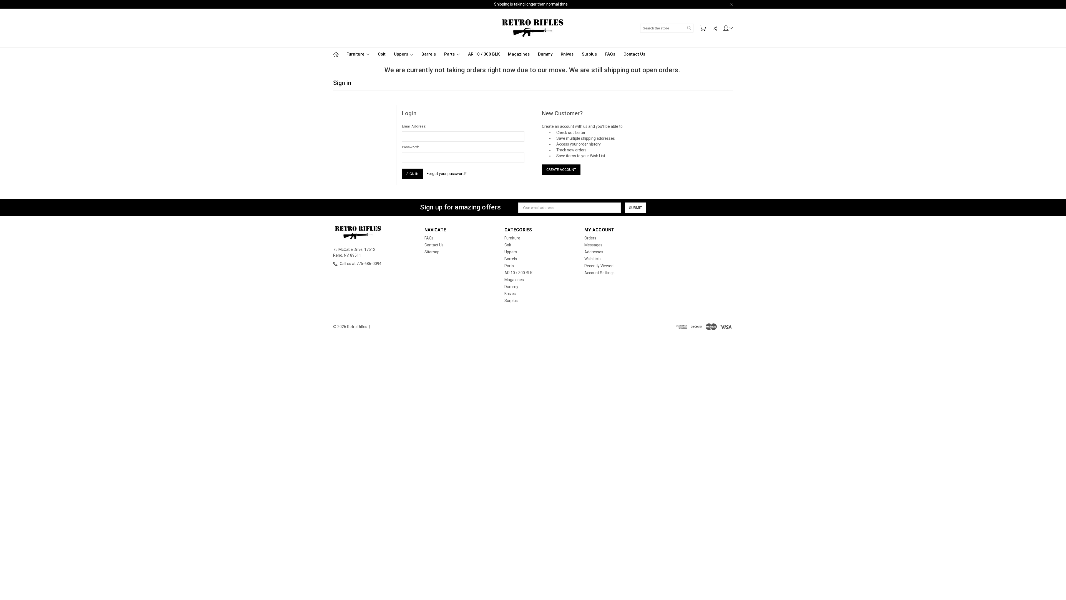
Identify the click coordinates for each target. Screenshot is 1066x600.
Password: (410, 147)
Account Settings (599, 273)
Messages (593, 245)
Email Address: (414, 126)
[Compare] (714, 28)
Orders (590, 238)
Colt (382, 54)
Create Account (561, 170)
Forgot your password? (447, 173)
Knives (567, 54)
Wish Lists (593, 259)
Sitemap (431, 252)
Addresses (593, 252)
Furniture (356, 54)
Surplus (589, 54)
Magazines (519, 54)
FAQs (610, 54)
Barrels (428, 54)
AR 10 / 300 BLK (484, 54)
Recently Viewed (599, 266)
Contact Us (634, 54)
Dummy (545, 54)
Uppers (401, 54)
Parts (450, 54)
